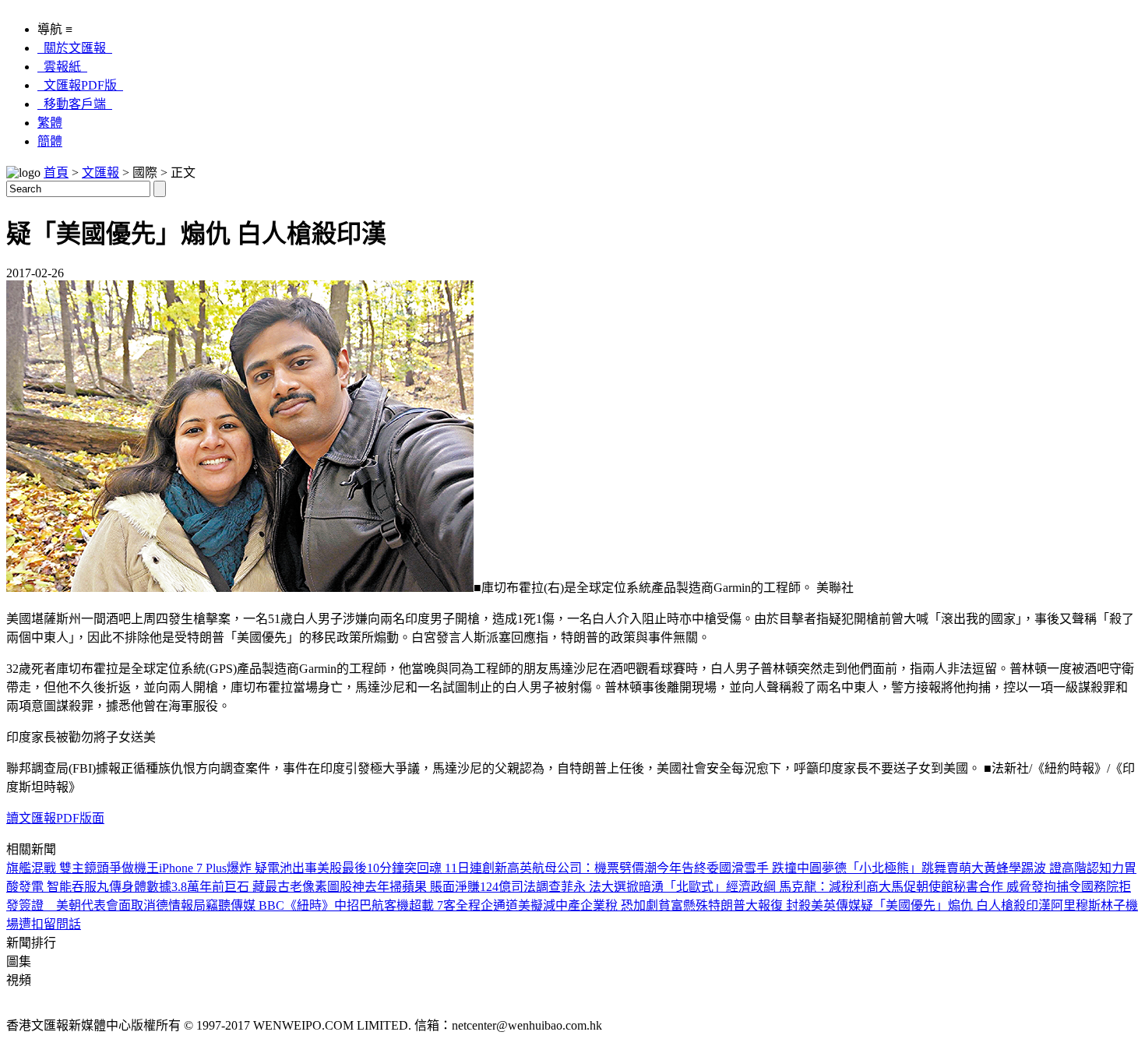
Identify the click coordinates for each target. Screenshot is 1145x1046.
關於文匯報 (74, 48)
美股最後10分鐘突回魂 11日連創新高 (418, 868)
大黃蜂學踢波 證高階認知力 (1047, 868)
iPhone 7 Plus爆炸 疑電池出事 (238, 868)
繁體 (49, 122)
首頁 (56, 172)
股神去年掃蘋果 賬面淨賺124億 (425, 886)
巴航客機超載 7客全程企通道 (438, 905)
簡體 (49, 141)
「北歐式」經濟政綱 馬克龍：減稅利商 (771, 886)
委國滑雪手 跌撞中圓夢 (770, 868)
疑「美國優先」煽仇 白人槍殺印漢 (956, 905)
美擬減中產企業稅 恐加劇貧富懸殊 (613, 905)
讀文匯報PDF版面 (55, 818)
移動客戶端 (74, 104)
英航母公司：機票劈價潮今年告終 (613, 868)
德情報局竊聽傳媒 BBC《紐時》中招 (257, 905)
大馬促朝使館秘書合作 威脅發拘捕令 (980, 886)
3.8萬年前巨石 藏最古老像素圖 (255, 886)
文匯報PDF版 (80, 85)
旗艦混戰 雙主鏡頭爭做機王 (82, 868)
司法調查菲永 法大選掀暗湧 (587, 886)
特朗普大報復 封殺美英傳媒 (784, 905)
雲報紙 (62, 66)
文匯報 (100, 172)
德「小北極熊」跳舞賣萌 (902, 868)
